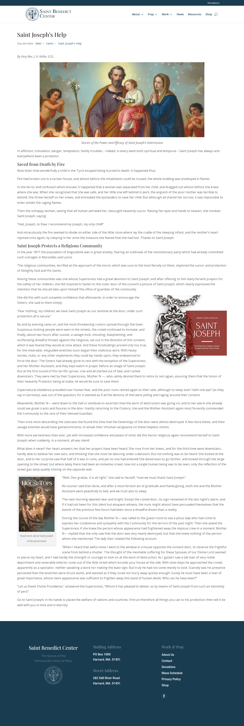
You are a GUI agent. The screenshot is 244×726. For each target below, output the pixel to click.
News (180, 14)
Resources (194, 14)
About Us (168, 655)
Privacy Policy (171, 679)
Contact (167, 661)
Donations (214, 3)
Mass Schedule (172, 673)
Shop (208, 14)
